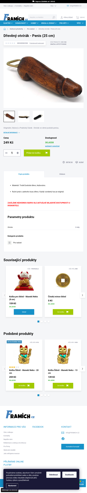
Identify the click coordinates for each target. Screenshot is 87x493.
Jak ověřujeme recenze (11, 453)
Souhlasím (69, 475)
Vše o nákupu (8, 6)
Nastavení (12, 486)
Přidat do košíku (33, 153)
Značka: (58, 44)
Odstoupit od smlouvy (9, 490)
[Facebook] (63, 438)
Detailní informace (11, 132)
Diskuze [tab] (62, 174)
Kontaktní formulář (72, 447)
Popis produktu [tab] (23, 174)
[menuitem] (8, 23)
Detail (24, 312)
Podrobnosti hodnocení (37, 43)
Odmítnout (53, 475)
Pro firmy (7, 446)
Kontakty (18, 6)
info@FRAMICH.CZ (72, 433)
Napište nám (28, 6)
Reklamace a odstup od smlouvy (15, 443)
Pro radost (17, 243)
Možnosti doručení (52, 146)
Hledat (53, 17)
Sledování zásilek (9, 450)
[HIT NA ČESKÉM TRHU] (24, 354)
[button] (38, 321)
